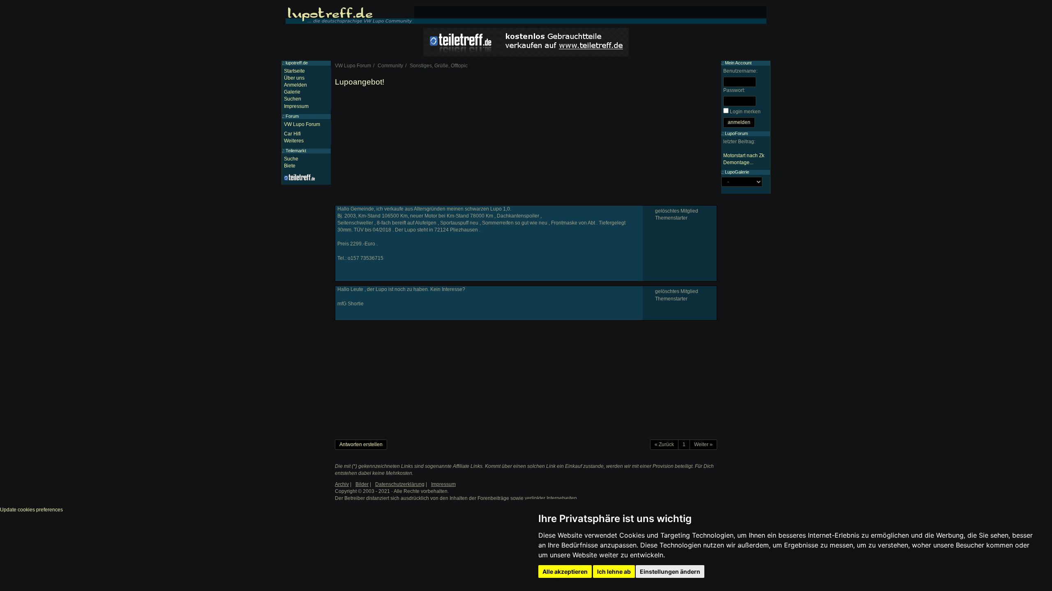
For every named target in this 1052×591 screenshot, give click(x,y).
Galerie (292, 92)
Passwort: (734, 90)
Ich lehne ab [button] (614, 571)
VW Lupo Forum (302, 124)
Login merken (745, 112)
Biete (289, 166)
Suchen (292, 99)
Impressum (296, 106)
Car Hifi (292, 134)
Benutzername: (740, 71)
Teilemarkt (296, 150)
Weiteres (294, 141)
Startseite (294, 71)
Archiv (342, 484)
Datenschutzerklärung (399, 484)
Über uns (294, 78)
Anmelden (295, 85)
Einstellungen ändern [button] (670, 571)
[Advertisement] (526, 147)
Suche (291, 159)
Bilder (362, 484)
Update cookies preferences (31, 510)
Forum (292, 116)
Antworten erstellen (361, 444)
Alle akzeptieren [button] (565, 571)
